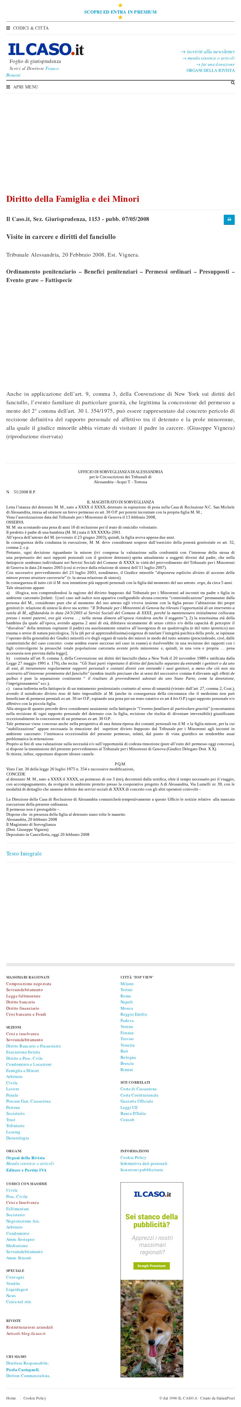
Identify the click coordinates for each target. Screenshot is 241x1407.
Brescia (127, 1063)
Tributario (15, 1125)
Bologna (128, 1057)
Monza (126, 1008)
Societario (15, 1113)
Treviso (127, 1038)
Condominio (17, 1233)
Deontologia (17, 1138)
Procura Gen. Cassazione (28, 1101)
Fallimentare (17, 1208)
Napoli (126, 1002)
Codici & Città (31, 28)
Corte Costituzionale (139, 1095)
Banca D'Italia (133, 1113)
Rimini (126, 1069)
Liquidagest (17, 1289)
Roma (125, 996)
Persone (13, 1107)
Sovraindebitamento (24, 1251)
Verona (126, 1026)
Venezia (127, 1045)
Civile (12, 1083)
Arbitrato (14, 1076)
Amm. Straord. (19, 1258)
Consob (127, 1119)
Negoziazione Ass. (23, 1221)
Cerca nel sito (18, 1301)
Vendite (13, 1283)
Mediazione (17, 1245)
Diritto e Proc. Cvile (24, 1058)
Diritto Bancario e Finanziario (33, 1046)
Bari (124, 1051)
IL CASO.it (187, 1397)
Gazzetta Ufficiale (136, 1101)
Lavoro (12, 1089)
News (11, 1295)
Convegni (15, 1277)
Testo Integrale (24, 853)
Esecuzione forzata (23, 1052)
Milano (127, 983)
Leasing (13, 1132)
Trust (10, 1119)
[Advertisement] (120, 140)
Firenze (127, 1032)
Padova (127, 1020)
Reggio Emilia (133, 1014)
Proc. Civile (17, 1196)
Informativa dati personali (143, 1163)
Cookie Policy (133, 1157)
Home (11, 1397)
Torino (126, 989)
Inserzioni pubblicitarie (141, 1169)
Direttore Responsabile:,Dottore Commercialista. (28, 1369)
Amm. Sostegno (20, 1239)
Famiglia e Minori (22, 1070)
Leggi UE (129, 1107)
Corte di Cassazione (138, 1089)
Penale (12, 1095)
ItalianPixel (226, 1397)
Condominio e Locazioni (29, 1064)
